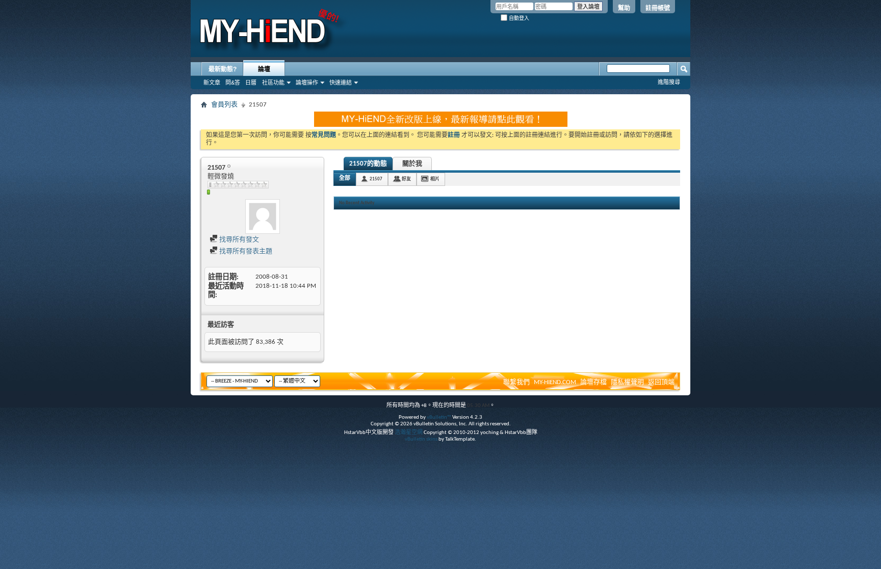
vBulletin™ (439, 417)
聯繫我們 (516, 382)
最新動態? (223, 69)
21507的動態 (368, 163)
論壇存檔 (593, 382)
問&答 (232, 82)
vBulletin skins (421, 439)
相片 (434, 179)
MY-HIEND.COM (555, 382)
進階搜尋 (669, 82)
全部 (344, 178)
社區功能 (273, 82)
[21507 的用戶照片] (262, 216)
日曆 (250, 82)
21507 (376, 179)
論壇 (264, 69)
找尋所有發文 (238, 239)
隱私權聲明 (627, 382)
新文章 (211, 82)
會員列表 (224, 104)
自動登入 (518, 18)
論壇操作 (307, 82)
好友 (406, 179)
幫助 (624, 8)
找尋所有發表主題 (245, 251)
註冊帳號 (657, 8)
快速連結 (340, 82)
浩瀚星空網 (409, 433)
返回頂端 (661, 382)
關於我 (412, 163)
